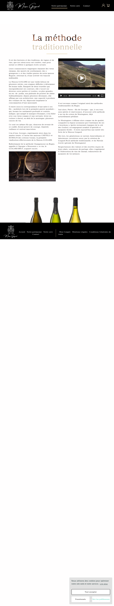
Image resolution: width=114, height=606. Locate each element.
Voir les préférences (101, 599)
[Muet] (99, 96)
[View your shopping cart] (106, 6)
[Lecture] (61, 96)
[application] (81, 74)
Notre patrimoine (59, 6)
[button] (81, 78)
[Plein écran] (102, 96)
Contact (86, 6)
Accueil (22, 232)
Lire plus (104, 584)
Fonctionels (80, 599)
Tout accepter (91, 592)
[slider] (80, 95)
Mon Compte (65, 232)
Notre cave (75, 6)
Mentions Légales (80, 232)
